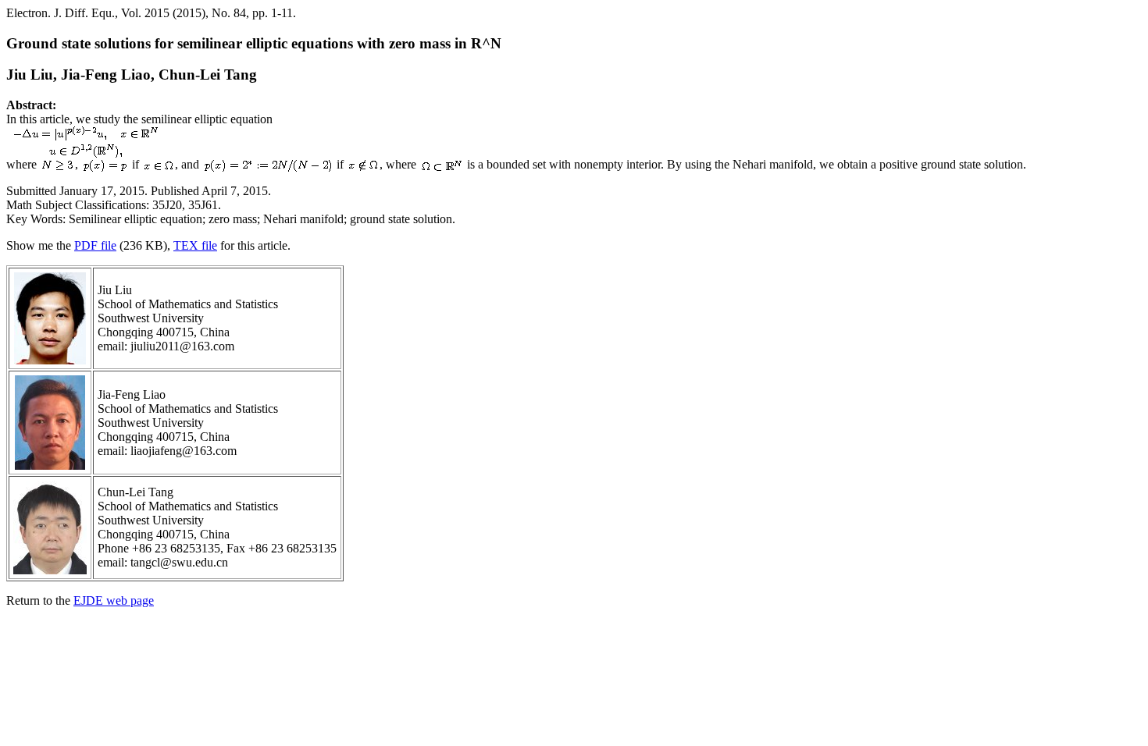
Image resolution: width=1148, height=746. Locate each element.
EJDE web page (113, 600)
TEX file (195, 245)
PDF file (95, 245)
